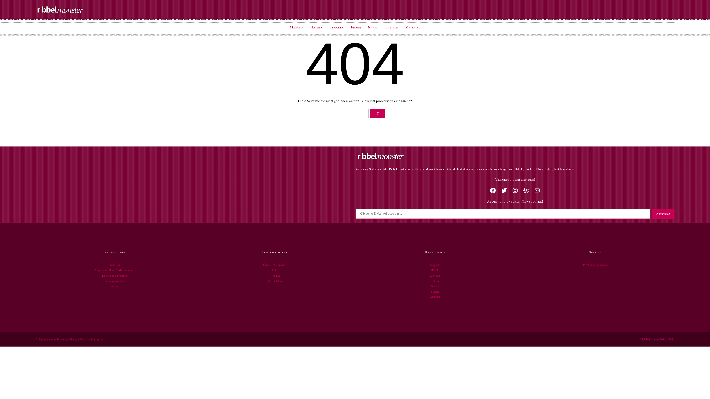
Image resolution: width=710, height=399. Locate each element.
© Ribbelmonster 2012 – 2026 (656, 339)
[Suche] (377, 114)
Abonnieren (663, 214)
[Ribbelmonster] (60, 12)
